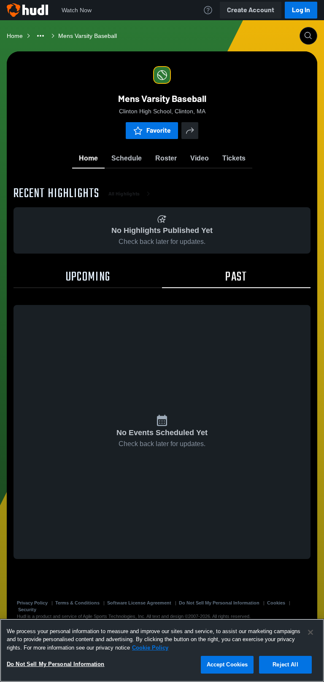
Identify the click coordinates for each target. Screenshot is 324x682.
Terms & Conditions (77, 602)
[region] (162, 650)
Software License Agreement (139, 602)
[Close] (310, 632)
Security (27, 609)
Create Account (250, 10)
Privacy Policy (32, 602)
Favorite (158, 130)
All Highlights (124, 194)
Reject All (285, 664)
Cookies (276, 602)
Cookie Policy (150, 648)
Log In (301, 10)
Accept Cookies (227, 664)
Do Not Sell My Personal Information (219, 602)
